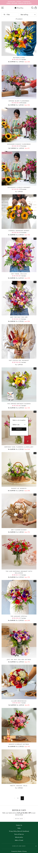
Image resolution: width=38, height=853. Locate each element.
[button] (16, 59)
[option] (19, 2)
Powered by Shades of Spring (18, 851)
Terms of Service (19, 834)
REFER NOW (19, 818)
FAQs (19, 828)
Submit (19, 429)
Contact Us (19, 825)
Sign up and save (19, 846)
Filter (8, 15)
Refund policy (19, 837)
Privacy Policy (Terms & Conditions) (19, 831)
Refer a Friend (19, 840)
